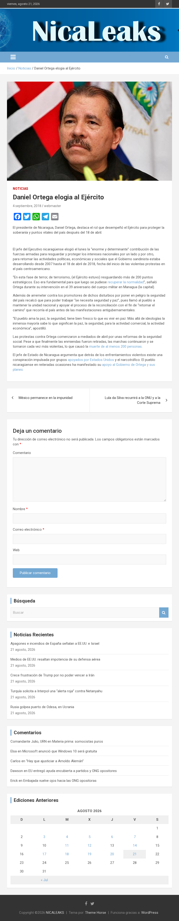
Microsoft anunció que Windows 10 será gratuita (59, 751)
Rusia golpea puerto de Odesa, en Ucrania (42, 707)
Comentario (22, 453)
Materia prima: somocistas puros (77, 741)
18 (67, 854)
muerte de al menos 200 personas (115, 346)
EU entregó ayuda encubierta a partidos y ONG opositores (72, 771)
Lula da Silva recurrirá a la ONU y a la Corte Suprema (132, 400)
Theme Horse (95, 913)
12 (89, 845)
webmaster (52, 206)
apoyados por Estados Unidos (91, 360)
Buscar (164, 612)
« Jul (44, 880)
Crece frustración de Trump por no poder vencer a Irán (52, 675)
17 (44, 854)
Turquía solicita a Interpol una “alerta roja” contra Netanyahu (56, 691)
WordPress (149, 913)
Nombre (20, 509)
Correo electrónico (28, 529)
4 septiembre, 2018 (27, 206)
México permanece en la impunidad (45, 398)
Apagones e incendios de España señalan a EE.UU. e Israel (54, 643)
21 (135, 854)
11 (67, 845)
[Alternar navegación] (13, 57)
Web (16, 550)
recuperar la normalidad (126, 282)
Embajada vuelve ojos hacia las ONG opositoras (59, 781)
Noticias (20, 188)
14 (135, 845)
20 (112, 854)
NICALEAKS (55, 913)
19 (89, 854)
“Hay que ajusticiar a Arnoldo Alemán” (55, 761)
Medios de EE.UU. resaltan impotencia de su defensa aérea (55, 659)
